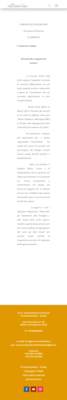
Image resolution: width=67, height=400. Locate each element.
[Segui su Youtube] (33, 389)
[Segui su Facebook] (26, 389)
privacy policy (33, 379)
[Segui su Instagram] (40, 389)
